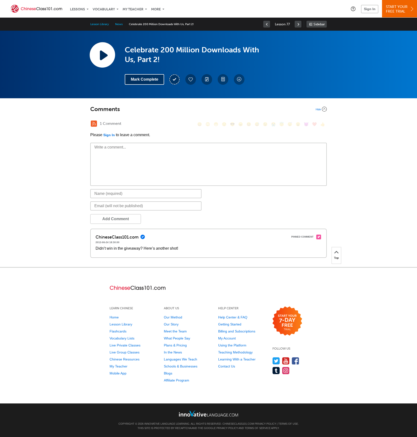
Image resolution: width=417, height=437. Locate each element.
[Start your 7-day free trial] (287, 321)
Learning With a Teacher (237, 359)
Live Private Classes (125, 345)
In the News (173, 352)
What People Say (177, 338)
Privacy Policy (265, 423)
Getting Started (229, 324)
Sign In (369, 9)
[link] (266, 24)
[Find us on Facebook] (295, 361)
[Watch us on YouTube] (286, 361)
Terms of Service (258, 428)
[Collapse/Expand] (208, 109)
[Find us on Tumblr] (276, 370)
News (119, 24)
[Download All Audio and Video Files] (239, 79)
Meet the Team (175, 331)
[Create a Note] (207, 79)
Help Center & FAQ (232, 317)
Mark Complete (144, 79)
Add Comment (115, 219)
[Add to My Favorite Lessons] (190, 79)
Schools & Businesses (180, 366)
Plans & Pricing (175, 345)
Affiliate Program (176, 380)
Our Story (171, 324)
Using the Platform (232, 345)
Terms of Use (288, 423)
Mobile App (118, 373)
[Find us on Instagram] (286, 370)
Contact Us (226, 366)
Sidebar (319, 24)
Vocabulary (104, 9)
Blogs (168, 373)
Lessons (77, 9)
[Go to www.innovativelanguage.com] (208, 413)
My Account (227, 338)
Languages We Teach (180, 359)
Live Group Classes (124, 352)
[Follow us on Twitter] (276, 361)
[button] (353, 8)
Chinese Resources (124, 359)
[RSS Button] (93, 123)
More (156, 9)
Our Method (173, 317)
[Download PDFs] (223, 79)
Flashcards (118, 331)
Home (114, 317)
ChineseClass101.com (238, 423)
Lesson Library (99, 24)
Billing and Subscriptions (236, 331)
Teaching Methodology (235, 352)
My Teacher (133, 9)
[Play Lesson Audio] (102, 55)
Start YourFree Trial (397, 9)
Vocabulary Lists (122, 338)
